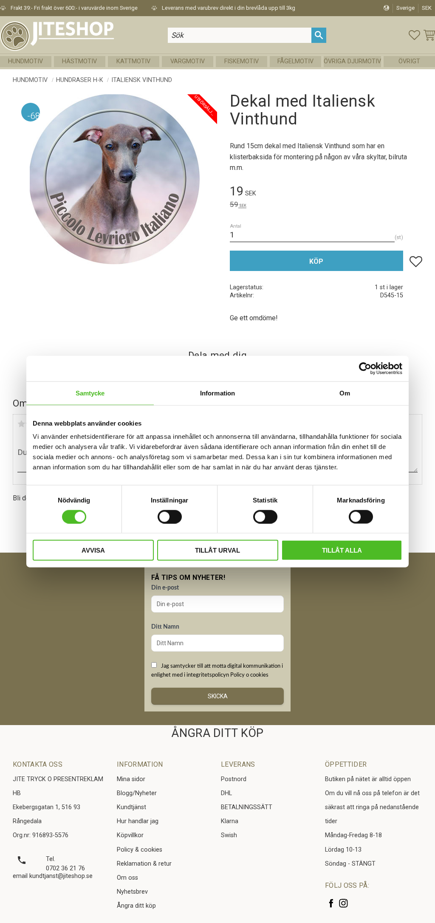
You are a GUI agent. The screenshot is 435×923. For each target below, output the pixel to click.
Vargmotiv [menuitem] (187, 61)
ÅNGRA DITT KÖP (217, 733)
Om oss (127, 877)
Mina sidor (131, 779)
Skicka (218, 696)
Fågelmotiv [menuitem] (295, 61)
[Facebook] (331, 903)
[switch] (170, 516)
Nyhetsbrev (132, 891)
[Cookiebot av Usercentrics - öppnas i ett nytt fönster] (365, 368)
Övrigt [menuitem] (409, 61)
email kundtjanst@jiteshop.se (53, 876)
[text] (326, 192)
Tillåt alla (342, 550)
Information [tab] (217, 392)
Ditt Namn (165, 627)
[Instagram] (343, 903)
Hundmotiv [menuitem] (25, 61)
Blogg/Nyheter (137, 793)
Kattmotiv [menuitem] (133, 61)
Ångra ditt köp (136, 905)
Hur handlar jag (137, 821)
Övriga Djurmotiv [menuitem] (352, 61)
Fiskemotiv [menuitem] (241, 61)
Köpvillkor (130, 835)
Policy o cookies (249, 674)
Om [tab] (344, 392)
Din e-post (165, 588)
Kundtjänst (131, 807)
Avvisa (93, 550)
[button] (414, 35)
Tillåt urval (217, 550)
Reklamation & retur (144, 863)
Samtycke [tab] (90, 392)
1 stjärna (21, 424)
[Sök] (318, 35)
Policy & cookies (139, 849)
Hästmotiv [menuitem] (79, 61)
